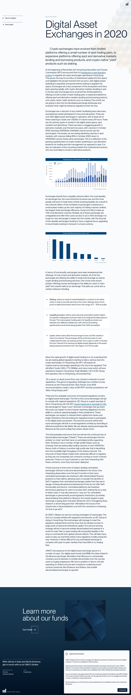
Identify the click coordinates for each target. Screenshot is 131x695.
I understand (122, 690)
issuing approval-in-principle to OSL (90, 404)
